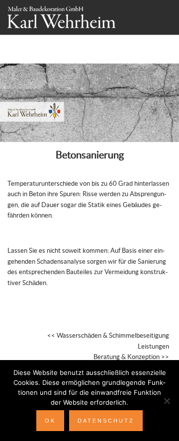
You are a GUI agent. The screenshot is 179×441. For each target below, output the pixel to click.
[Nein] (167, 401)
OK (50, 421)
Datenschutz (106, 421)
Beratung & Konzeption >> (131, 357)
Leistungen (153, 346)
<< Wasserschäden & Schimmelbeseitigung (108, 335)
